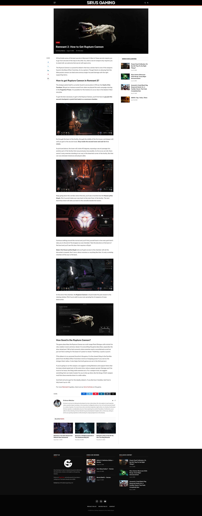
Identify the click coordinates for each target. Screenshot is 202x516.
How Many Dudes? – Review (105, 469)
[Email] (48, 78)
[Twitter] (48, 66)
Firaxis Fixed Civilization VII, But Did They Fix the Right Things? (139, 66)
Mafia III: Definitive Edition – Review (105, 461)
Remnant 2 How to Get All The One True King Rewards (105, 436)
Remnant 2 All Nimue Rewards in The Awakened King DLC (84, 436)
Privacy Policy (92, 506)
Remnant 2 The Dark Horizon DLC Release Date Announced (63, 436)
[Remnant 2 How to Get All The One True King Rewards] (106, 428)
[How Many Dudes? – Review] (91, 471)
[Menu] (55, 2)
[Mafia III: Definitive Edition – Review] (91, 462)
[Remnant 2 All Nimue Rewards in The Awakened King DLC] (84, 428)
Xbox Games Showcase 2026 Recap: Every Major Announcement (138, 76)
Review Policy (102, 506)
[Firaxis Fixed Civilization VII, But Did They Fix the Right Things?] (125, 66)
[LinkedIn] (48, 70)
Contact (112, 506)
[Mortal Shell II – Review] (91, 479)
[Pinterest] (48, 74)
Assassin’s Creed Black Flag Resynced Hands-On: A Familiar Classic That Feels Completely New (139, 88)
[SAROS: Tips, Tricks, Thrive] (125, 100)
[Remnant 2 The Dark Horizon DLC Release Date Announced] (63, 428)
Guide (57, 42)
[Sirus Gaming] (101, 2)
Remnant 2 (65, 387)
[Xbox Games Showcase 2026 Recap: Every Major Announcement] (125, 77)
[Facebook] (48, 62)
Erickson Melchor (61, 50)
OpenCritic (61, 477)
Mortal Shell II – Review (104, 477)
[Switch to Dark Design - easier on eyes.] (145, 2)
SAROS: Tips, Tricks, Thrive (139, 97)
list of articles (88, 387)
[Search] (147, 2)
